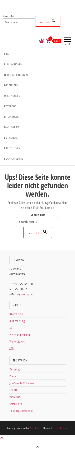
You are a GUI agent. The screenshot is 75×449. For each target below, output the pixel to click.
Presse (12, 376)
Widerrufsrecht (17, 341)
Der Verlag (11, 137)
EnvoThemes (61, 428)
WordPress (34, 428)
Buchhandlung (13, 158)
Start (8, 53)
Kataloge (10, 106)
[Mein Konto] (41, 41)
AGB (11, 348)
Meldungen (11, 85)
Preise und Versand (19, 335)
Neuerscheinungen (16, 74)
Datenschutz (15, 404)
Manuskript (11, 127)
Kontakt (13, 390)
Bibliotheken (12, 148)
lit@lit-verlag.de (24, 294)
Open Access (12, 95)
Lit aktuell (11, 116)
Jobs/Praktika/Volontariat (21, 383)
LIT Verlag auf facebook (21, 411)
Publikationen (13, 64)
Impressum (15, 397)
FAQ (11, 328)
